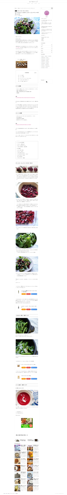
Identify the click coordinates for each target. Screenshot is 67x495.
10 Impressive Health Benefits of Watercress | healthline (23, 124)
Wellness (28, 3)
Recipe (32, 3)
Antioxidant (43, 60)
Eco (47, 67)
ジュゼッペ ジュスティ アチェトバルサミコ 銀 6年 (29, 307)
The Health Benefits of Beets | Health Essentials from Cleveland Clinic (25, 97)
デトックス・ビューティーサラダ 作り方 (25, 78)
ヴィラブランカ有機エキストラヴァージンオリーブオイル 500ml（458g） (29, 291)
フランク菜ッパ (18, 47)
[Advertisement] (46, 74)
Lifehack (36, 3)
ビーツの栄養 (21, 75)
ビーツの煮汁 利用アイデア (24, 81)
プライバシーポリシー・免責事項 (14, 493)
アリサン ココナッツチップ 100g (26, 375)
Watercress (43, 57)
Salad (47, 63)
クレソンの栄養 (22, 76)
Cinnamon (43, 63)
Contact (4, 493)
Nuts (47, 60)
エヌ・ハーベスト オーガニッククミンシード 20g (28, 364)
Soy (47, 57)
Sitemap (9, 493)
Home (6, 493)
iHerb (39, 3)
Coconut (43, 67)
